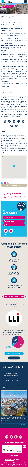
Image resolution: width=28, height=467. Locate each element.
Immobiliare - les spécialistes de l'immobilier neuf (7, 1)
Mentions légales (6, 462)
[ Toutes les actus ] (23, 424)
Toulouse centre (15, 16)
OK (24, 446)
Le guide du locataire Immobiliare (11, 380)
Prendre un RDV (10, 221)
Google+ (5, 182)
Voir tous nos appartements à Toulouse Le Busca (13, 197)
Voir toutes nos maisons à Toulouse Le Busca (11, 193)
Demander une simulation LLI (13, 225)
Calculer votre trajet (15, 185)
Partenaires (16, 462)
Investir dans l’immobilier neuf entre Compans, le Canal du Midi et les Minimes (13, 418)
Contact (23, 462)
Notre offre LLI (14, 358)
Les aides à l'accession (9, 378)
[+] (1, 422)
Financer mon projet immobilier (11, 375)
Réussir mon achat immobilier (11, 373)
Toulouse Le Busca (6, 17)
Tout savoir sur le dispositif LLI (14, 354)
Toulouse (7, 16)
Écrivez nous (20, 459)
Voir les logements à (15, 296)
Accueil (2, 16)
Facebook (2, 182)
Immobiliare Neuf (4, 464)
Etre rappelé (9, 218)
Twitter (8, 182)
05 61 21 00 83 (10, 460)
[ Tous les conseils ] (22, 383)
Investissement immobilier (10, 371)
